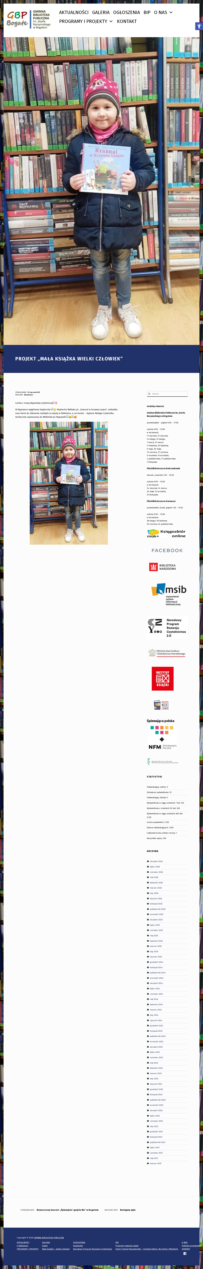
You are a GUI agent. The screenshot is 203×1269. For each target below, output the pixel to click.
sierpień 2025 (156, 919)
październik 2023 (158, 1036)
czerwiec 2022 (156, 1121)
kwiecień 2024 (156, 1004)
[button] (199, 26)
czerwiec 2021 (156, 1153)
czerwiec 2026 (156, 872)
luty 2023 (154, 1078)
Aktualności (28, 395)
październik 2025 (158, 909)
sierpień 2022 (156, 1110)
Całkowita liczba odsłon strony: (161, 833)
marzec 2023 (156, 1073)
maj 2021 (154, 1158)
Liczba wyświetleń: (156, 822)
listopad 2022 (156, 1094)
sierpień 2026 (156, 861)
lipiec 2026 (155, 866)
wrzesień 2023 (156, 1041)
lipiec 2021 (155, 1147)
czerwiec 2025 (156, 930)
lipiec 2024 (155, 988)
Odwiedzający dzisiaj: (157, 797)
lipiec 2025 (155, 925)
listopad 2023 (156, 1031)
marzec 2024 (156, 1009)
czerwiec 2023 (156, 1057)
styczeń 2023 (156, 1084)
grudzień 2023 (156, 1025)
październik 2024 (158, 972)
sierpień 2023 (156, 1046)
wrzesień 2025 (156, 914)
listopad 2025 (156, 903)
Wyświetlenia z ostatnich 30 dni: (162, 808)
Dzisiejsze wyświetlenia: (158, 792)
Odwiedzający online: (157, 787)
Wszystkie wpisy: (155, 838)
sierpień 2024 (156, 983)
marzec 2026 (156, 888)
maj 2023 (154, 1062)
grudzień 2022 (156, 1089)
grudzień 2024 (156, 962)
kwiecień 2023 (156, 1068)
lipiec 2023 (155, 1052)
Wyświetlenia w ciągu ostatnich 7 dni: (164, 803)
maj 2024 (154, 999)
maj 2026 (154, 877)
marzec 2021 (156, 1163)
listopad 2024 (156, 967)
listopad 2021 (156, 1137)
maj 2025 (154, 935)
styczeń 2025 (156, 956)
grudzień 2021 (156, 1131)
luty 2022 (154, 1126)
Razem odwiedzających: (158, 827)
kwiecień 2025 (156, 941)
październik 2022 (158, 1100)
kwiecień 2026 (156, 882)
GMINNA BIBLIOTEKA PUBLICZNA (49, 1237)
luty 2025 (154, 951)
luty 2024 (154, 1015)
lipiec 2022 (155, 1115)
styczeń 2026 (156, 898)
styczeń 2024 (156, 1020)
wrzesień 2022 (156, 1105)
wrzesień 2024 (156, 978)
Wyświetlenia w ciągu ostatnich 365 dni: (165, 813)
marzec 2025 (156, 946)
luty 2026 (154, 893)
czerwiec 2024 (156, 994)
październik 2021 (157, 1142)
